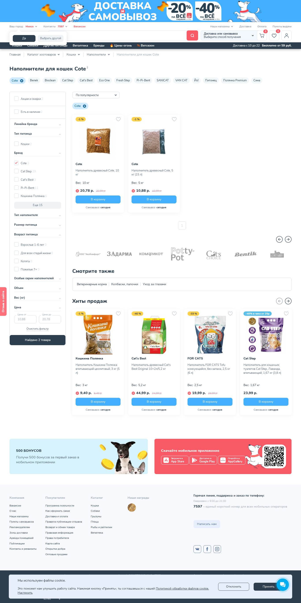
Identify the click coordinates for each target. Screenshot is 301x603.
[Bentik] (245, 254)
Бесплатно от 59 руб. (277, 46)
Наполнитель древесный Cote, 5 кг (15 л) (152, 173)
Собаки (32, 45)
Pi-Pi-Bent (143, 80)
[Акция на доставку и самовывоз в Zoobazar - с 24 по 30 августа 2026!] (150, 11)
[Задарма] (119, 254)
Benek (34, 80)
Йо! (196, 80)
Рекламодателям (19, 527)
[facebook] (207, 549)
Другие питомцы (55, 45)
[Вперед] (288, 239)
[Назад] (279, 239)
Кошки (17, 45)
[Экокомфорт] (88, 254)
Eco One (104, 80)
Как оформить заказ (57, 511)
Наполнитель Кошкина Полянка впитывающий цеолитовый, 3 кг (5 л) (98, 369)
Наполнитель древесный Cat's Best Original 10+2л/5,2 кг (151, 367)
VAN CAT (181, 80)
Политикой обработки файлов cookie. (182, 588)
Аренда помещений (21, 538)
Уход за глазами (154, 284)
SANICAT (163, 80)
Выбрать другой (50, 38)
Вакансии (79, 26)
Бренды (98, 45)
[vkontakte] (197, 549)
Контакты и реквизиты (23, 549)
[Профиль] (286, 35)
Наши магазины (19, 516)
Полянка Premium (235, 80)
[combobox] (96, 95)
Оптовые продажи (56, 554)
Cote (15, 81)
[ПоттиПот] (182, 254)
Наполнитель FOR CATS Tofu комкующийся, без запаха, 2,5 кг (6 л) (209, 369)
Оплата (261, 26)
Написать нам (207, 524)
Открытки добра (55, 549)
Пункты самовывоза (21, 521)
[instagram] (217, 549)
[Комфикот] (151, 254)
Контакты (53, 26)
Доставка (245, 26)
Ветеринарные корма (92, 284)
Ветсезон (145, 45)
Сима (256, 80)
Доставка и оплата (56, 516)
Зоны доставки (18, 532)
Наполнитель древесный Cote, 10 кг (97, 173)
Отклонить (233, 586)
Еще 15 (38, 205)
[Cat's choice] (214, 254)
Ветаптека (80, 45)
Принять (269, 586)
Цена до (46, 314)
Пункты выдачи (282, 26)
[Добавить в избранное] (118, 119)
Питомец (211, 80)
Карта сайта (52, 543)
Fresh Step (123, 80)
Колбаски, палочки (124, 284)
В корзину (98, 199)
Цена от (21, 314)
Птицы (95, 521)
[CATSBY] (277, 254)
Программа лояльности (59, 505)
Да (24, 38)
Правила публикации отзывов (63, 521)
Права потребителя (57, 538)
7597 (197, 506)
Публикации (17, 543)
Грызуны (96, 516)
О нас (12, 511)
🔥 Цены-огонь (121, 45)
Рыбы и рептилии (101, 527)
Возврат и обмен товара (60, 527)
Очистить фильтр (37, 329)
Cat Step (67, 80)
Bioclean (50, 80)
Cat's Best (86, 80)
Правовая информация (59, 532)
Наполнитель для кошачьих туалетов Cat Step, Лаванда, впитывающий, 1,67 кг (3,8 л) (262, 369)
